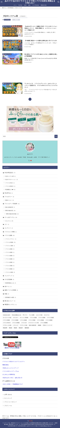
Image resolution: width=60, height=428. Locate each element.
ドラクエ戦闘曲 (44, 322)
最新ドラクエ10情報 (11, 290)
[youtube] (31, 160)
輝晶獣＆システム (10, 304)
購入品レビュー (10, 300)
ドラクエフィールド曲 (33, 322)
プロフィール (8, 405)
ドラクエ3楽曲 (9, 252)
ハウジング (15, 325)
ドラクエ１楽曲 (10, 245)
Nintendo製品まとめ (16, 315)
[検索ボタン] (58, 2)
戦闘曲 (39, 325)
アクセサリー (9, 196)
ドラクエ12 (23, 322)
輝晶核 (10, 327)
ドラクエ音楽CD (10, 186)
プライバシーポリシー (10, 402)
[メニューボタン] (1, 2)
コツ (7, 224)
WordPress (9, 193)
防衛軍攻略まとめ (10, 283)
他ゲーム (8, 286)
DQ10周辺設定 (7, 19)
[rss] (32, 421)
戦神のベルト (9, 200)
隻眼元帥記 (5, 364)
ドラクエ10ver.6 (6, 322)
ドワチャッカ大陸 (7, 325)
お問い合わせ (8, 394)
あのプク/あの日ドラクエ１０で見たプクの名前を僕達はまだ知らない (30, 2)
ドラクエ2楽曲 (9, 249)
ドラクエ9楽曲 (49, 320)
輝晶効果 (5, 327)
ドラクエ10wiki (10, 182)
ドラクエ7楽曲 (9, 265)
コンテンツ (9, 228)
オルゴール (9, 221)
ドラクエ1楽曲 (33, 317)
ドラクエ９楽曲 (10, 272)
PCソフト (25, 315)
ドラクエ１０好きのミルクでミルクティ (13, 361)
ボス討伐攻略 (9, 279)
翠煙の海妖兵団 (10, 210)
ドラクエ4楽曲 (9, 255)
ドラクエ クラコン (10, 239)
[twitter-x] (29, 160)
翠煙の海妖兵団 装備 (12, 214)
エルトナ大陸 (39, 315)
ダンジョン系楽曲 (24, 317)
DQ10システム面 (10, 176)
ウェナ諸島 (31, 315)
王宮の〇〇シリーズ (47, 325)
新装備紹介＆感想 (10, 297)
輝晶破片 (21, 327)
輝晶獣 (15, 327)
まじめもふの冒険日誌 (8, 374)
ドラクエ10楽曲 (10, 242)
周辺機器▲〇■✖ (10, 189)
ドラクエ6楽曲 (9, 262)
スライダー (15, 317)
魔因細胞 (27, 327)
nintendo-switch (6, 315)
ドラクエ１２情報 (10, 231)
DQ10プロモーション (11, 179)
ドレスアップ (9, 275)
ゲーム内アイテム (11, 217)
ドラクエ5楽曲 (9, 259)
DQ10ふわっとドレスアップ (11, 368)
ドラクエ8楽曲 (9, 269)
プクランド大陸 (23, 325)
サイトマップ (8, 398)
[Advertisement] (30, 73)
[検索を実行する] (56, 136)
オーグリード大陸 (7, 317)
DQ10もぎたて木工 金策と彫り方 (12, 377)
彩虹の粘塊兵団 (10, 207)
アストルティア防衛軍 (12, 203)
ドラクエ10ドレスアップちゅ (10, 371)
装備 (7, 293)
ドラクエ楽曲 (10, 235)
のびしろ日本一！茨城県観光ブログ (13, 384)
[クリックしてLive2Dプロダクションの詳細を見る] (30, 119)
